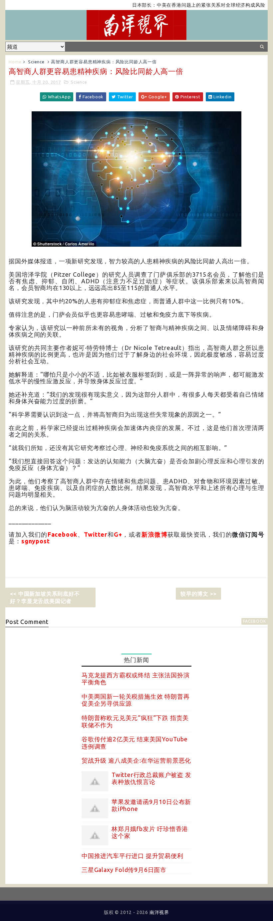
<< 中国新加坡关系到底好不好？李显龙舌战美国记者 (45, 597)
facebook (254, 621)
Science (36, 61)
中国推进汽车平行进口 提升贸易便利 (132, 855)
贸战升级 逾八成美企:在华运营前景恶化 (136, 760)
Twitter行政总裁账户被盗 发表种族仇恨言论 (151, 778)
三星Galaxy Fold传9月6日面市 (124, 869)
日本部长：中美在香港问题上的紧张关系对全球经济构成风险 (184, 5)
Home (15, 61)
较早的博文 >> (198, 594)
